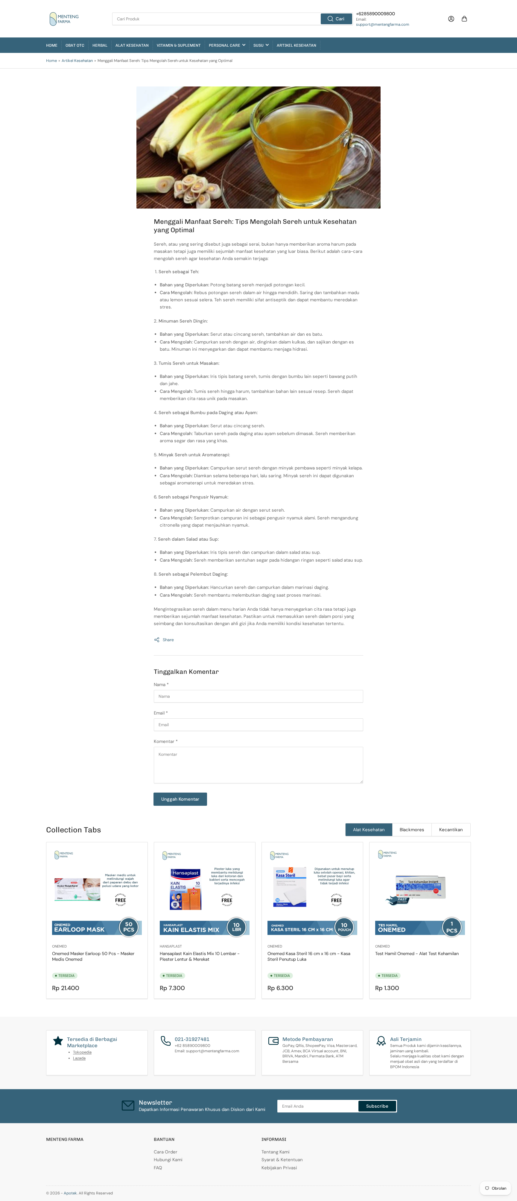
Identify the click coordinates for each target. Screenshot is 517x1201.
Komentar (166, 741)
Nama (161, 685)
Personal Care (224, 45)
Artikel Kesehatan (296, 45)
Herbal (99, 45)
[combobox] (232, 19)
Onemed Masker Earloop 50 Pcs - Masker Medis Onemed (93, 956)
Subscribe (377, 1106)
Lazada (79, 1058)
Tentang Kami (275, 1152)
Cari (340, 19)
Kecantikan (451, 830)
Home (51, 45)
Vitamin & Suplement (179, 45)
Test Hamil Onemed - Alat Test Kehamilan (417, 954)
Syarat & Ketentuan (282, 1160)
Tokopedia (82, 1052)
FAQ (158, 1168)
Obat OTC (75, 45)
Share (168, 639)
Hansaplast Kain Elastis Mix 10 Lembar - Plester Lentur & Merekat (200, 956)
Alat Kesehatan (132, 45)
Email (161, 713)
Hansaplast (171, 946)
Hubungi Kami (168, 1160)
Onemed (59, 946)
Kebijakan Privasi (279, 1168)
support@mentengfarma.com (382, 24)
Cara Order (165, 1152)
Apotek (70, 1193)
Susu (258, 45)
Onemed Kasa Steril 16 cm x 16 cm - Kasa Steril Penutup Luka (308, 956)
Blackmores (412, 830)
